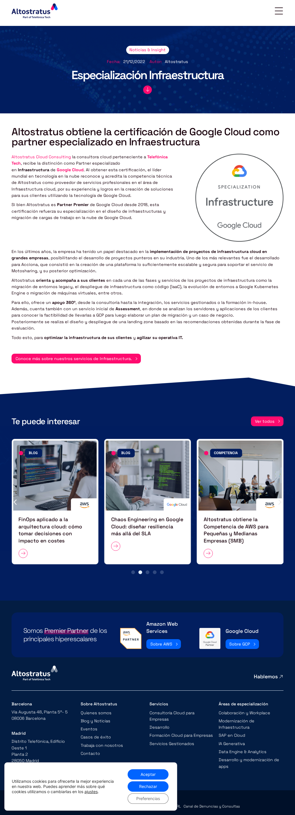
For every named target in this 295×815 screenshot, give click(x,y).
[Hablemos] (281, 677)
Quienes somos (96, 712)
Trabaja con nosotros (102, 745)
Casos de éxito (96, 737)
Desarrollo (159, 727)
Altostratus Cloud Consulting (41, 156)
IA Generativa (232, 743)
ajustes (91, 791)
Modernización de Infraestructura (236, 724)
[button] (15, 502)
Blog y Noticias (95, 720)
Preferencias (148, 798)
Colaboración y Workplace (244, 712)
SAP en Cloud (232, 735)
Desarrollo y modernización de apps (249, 763)
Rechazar (148, 786)
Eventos (89, 729)
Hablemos (266, 676)
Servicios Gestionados (172, 743)
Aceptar (148, 774)
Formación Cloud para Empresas (181, 735)
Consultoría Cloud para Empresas (172, 716)
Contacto (90, 753)
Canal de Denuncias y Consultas (212, 806)
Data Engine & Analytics (242, 751)
